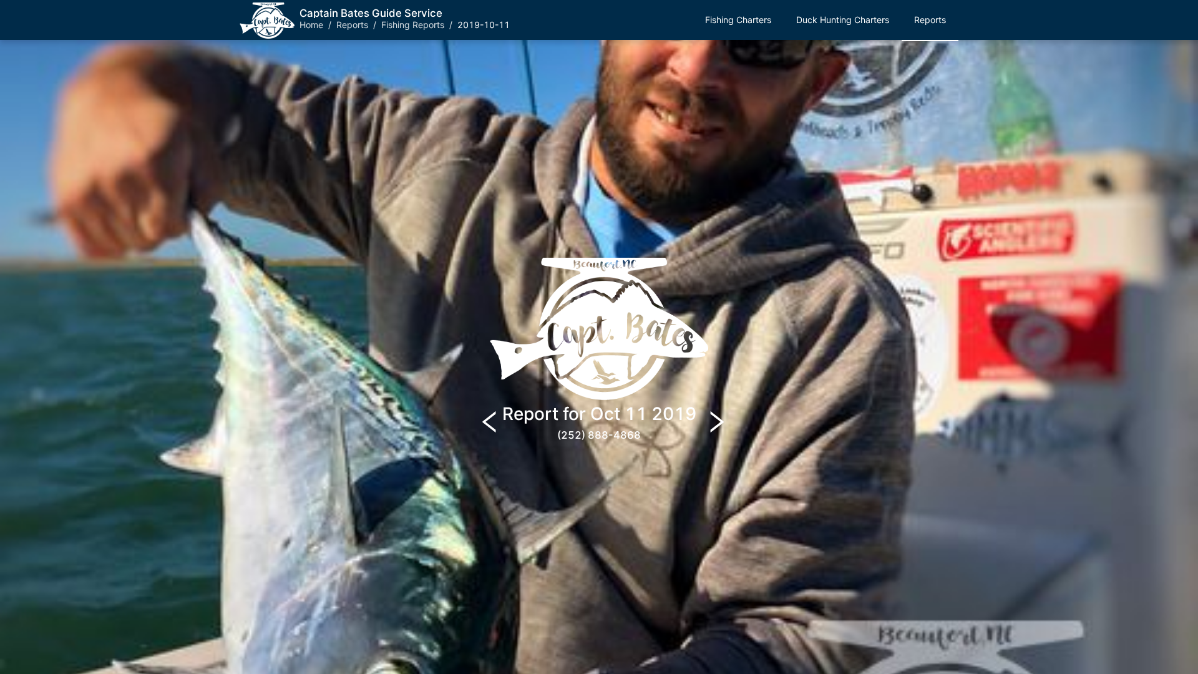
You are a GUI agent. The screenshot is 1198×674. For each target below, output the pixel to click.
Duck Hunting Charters (842, 19)
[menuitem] (738, 20)
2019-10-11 (483, 24)
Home (311, 24)
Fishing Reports (412, 24)
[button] (738, 20)
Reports (352, 24)
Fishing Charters (738, 19)
